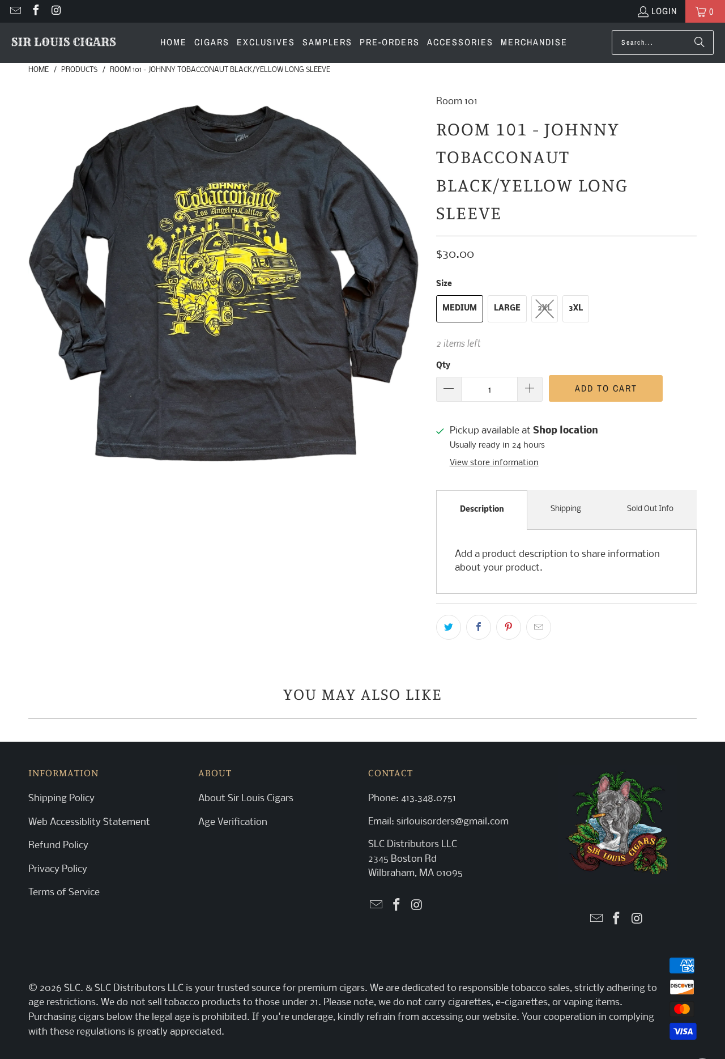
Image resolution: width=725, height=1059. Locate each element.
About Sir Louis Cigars (245, 798)
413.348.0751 (428, 798)
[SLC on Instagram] (55, 11)
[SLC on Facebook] (35, 11)
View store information (494, 463)
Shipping (566, 509)
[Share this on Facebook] (478, 627)
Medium (459, 308)
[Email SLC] (14, 11)
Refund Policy (58, 845)
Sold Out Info (650, 509)
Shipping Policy (61, 798)
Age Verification (232, 822)
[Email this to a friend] (538, 627)
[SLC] (63, 43)
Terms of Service (64, 892)
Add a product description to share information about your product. (557, 561)
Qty (443, 365)
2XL (545, 308)
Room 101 (456, 101)
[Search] (699, 42)
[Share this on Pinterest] (508, 627)
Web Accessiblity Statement (89, 822)
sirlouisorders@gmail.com (451, 821)
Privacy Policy (57, 869)
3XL (576, 308)
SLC (72, 988)
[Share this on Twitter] (448, 627)
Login (664, 11)
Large (507, 308)
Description (482, 509)
